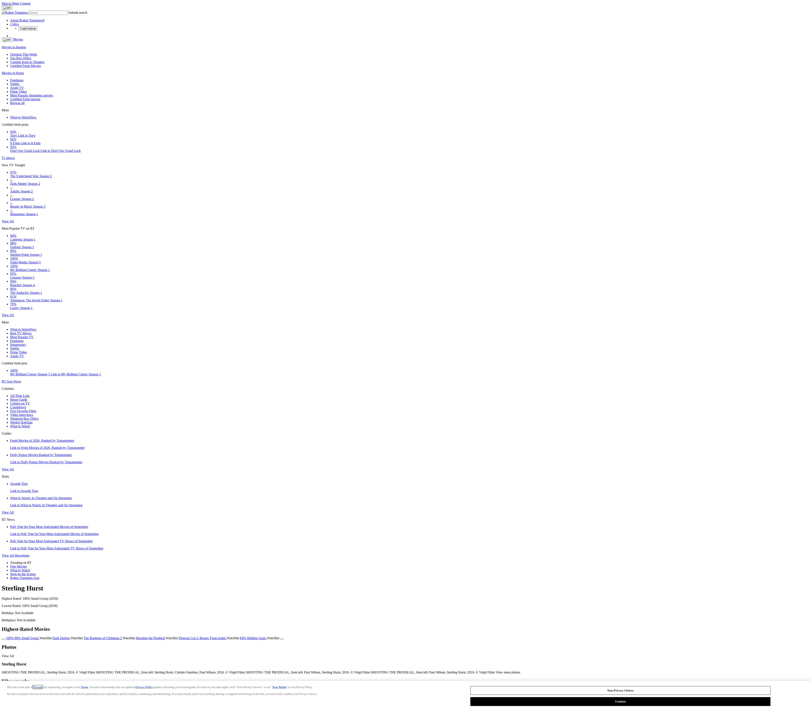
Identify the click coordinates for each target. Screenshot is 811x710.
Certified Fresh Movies (25, 66)
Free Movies (18, 566)
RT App (7, 381)
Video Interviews (21, 415)
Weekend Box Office (24, 418)
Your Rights (279, 687)
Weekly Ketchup (21, 422)
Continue (620, 701)
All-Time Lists (19, 396)
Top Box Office (20, 58)
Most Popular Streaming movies (31, 95)
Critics (14, 24)
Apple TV (17, 88)
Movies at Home (13, 73)
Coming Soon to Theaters (27, 62)
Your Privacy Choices (620, 690)
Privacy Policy (144, 687)
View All (8, 221)
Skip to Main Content (16, 3)
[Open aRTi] (7, 7)
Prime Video (18, 91)
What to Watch (23, 117)
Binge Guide (18, 399)
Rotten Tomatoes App (24, 578)
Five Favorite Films (23, 411)
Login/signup (28, 28)
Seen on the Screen (23, 574)
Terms (84, 687)
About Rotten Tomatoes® (27, 20)
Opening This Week (23, 54)
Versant (37, 687)
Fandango (16, 80)
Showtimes (22, 555)
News (17, 381)
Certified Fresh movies (25, 99)
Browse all (17, 103)
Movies (18, 39)
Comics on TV (20, 403)
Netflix (14, 84)
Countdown (18, 407)
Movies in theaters (14, 47)
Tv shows (8, 158)
